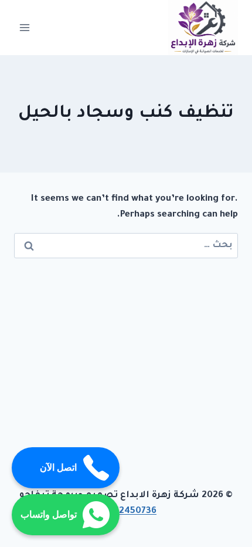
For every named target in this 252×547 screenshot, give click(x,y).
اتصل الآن (58, 467)
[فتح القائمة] (25, 27)
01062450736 (126, 511)
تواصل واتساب (49, 514)
